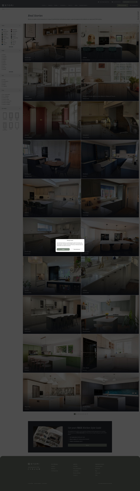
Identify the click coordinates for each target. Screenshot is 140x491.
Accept (63, 249)
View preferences (77, 249)
